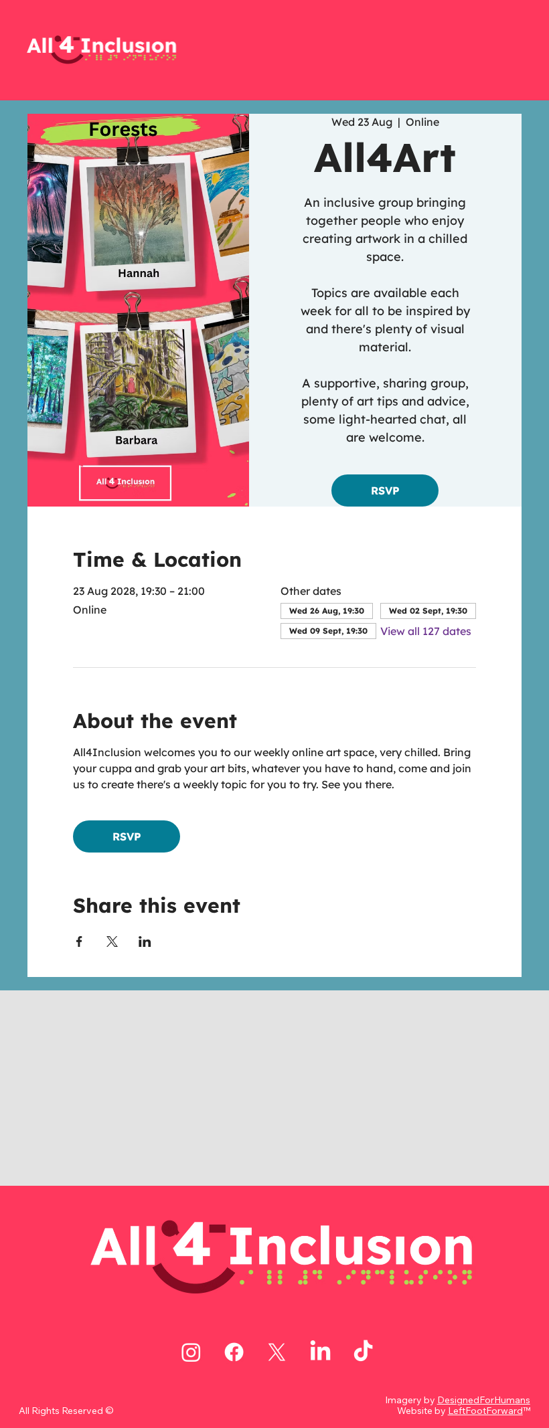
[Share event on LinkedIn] (145, 941)
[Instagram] (191, 1352)
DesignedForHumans (483, 1400)
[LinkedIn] (320, 1352)
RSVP (385, 490)
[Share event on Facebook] (79, 941)
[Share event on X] (112, 941)
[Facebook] (234, 1352)
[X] (276, 1352)
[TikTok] (363, 1352)
